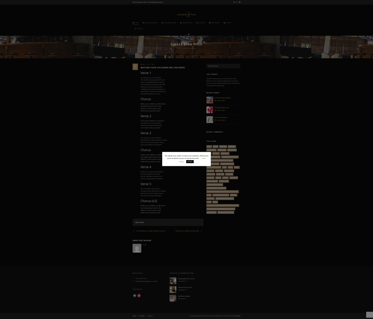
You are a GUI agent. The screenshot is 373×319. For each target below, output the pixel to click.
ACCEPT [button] (190, 161)
